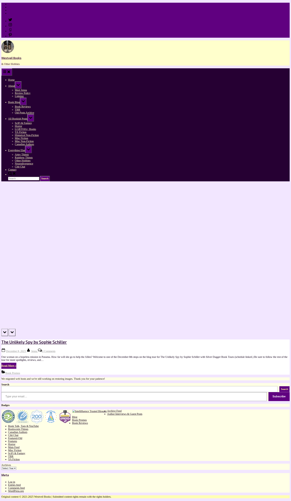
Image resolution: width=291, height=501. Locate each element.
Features (12, 441)
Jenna (34, 351)
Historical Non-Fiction (27, 135)
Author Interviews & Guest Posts (124, 414)
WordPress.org (16, 491)
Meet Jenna (21, 90)
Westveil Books (11, 58)
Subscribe (279, 396)
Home (11, 4)
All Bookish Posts (17, 118)
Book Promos (12, 373)
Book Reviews (23, 106)
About (11, 85)
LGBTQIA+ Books (25, 129)
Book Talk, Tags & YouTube (23, 426)
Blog (74, 417)
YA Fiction (20, 132)
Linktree (12, 10)
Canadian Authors (24, 144)
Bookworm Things (18, 429)
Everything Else (16, 150)
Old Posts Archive (24, 112)
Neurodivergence (24, 163)
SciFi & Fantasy (23, 123)
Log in (11, 481)
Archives (6, 465)
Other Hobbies (22, 160)
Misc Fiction (21, 138)
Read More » (8, 366)
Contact (12, 13)
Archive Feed (114, 410)
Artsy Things (22, 154)
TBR (17, 109)
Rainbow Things (24, 157)
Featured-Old (15, 438)
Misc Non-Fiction (24, 141)
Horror (18, 126)
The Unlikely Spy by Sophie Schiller (34, 342)
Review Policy (16, 7)
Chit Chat (20, 166)
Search (5, 384)
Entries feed (14, 485)
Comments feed (16, 488)
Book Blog (14, 102)
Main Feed (14, 447)
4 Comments (48, 351)
